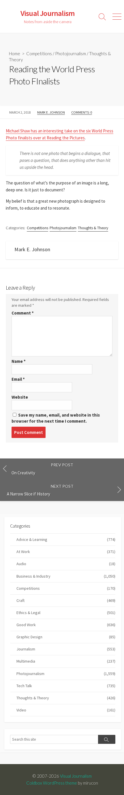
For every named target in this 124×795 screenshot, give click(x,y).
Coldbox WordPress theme (51, 782)
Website (20, 397)
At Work (65, 551)
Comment (23, 313)
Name (19, 361)
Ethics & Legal (65, 612)
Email (18, 379)
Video (65, 710)
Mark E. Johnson (51, 112)
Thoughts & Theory (93, 227)
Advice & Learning (65, 539)
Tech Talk (65, 685)
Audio (65, 563)
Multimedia (65, 661)
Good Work (65, 624)
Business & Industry (65, 576)
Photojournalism (70, 53)
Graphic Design (65, 636)
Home (14, 53)
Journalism (65, 649)
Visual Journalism (76, 776)
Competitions (39, 53)
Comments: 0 (81, 112)
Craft (65, 600)
